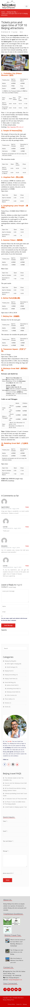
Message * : (6, 851)
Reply (27, 507)
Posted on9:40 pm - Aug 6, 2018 (12, 528)
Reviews (7, 703)
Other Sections (11, 695)
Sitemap (25, 1004)
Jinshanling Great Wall (12, 688)
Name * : (5, 821)
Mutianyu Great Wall (12, 692)
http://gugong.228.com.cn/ (15, 127)
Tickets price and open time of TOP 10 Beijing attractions (14, 25)
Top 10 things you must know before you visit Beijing (16, 952)
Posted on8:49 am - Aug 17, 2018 (12, 567)
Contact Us (19, 1004)
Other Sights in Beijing (13, 663)
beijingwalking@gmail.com (15, 979)
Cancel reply (12, 587)
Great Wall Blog (9, 682)
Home (3, 12)
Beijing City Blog (11, 12)
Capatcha (4, 630)
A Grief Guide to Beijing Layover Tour (16, 807)
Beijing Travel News (10, 678)
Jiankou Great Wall (12, 685)
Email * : (5, 831)
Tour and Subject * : (8, 841)
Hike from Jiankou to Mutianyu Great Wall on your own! (16, 960)
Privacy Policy (11, 1004)
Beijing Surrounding (10, 674)
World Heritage (11, 667)
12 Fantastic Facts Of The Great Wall (15, 798)
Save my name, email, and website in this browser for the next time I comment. (14, 619)
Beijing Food (8, 671)
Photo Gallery (8, 699)
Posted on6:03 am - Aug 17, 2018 (10, 547)
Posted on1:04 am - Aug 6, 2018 (10, 508)
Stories (7, 706)
